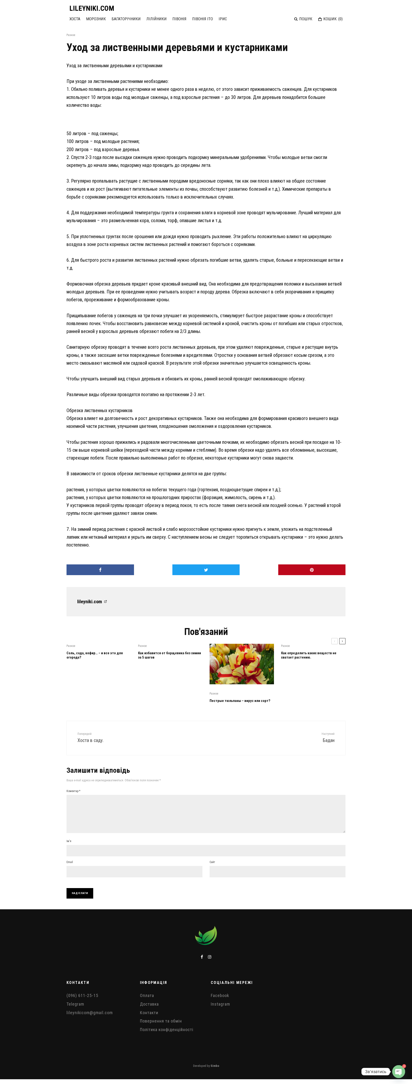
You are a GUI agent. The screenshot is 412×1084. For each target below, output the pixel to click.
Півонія (179, 18)
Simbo (215, 1066)
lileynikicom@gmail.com (90, 1012)
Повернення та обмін (161, 1020)
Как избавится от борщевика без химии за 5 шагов (169, 655)
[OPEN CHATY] (398, 1071)
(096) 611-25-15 (82, 995)
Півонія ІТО (202, 18)
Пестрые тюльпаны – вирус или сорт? (240, 701)
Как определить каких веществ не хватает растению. (308, 655)
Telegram (75, 1004)
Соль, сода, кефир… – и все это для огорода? (95, 655)
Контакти (149, 1012)
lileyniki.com (89, 601)
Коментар (73, 791)
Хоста (74, 18)
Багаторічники (126, 18)
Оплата (147, 995)
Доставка (149, 1004)
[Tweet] (206, 569)
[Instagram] (210, 957)
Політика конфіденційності (166, 1029)
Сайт (212, 862)
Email (70, 862)
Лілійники (156, 18)
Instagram (220, 1004)
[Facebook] (202, 957)
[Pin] (312, 569)
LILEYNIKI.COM (91, 8)
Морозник (96, 18)
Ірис (223, 18)
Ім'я (69, 841)
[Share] (100, 569)
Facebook (220, 995)
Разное (71, 35)
